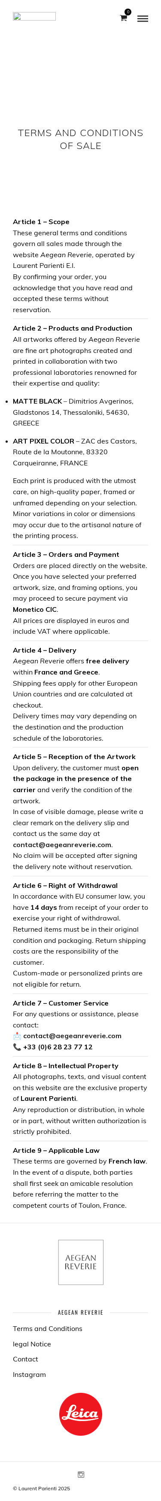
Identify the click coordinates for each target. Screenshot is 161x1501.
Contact (25, 1359)
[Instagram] (80, 1475)
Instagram (29, 1374)
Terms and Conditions (47, 1328)
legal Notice (32, 1344)
